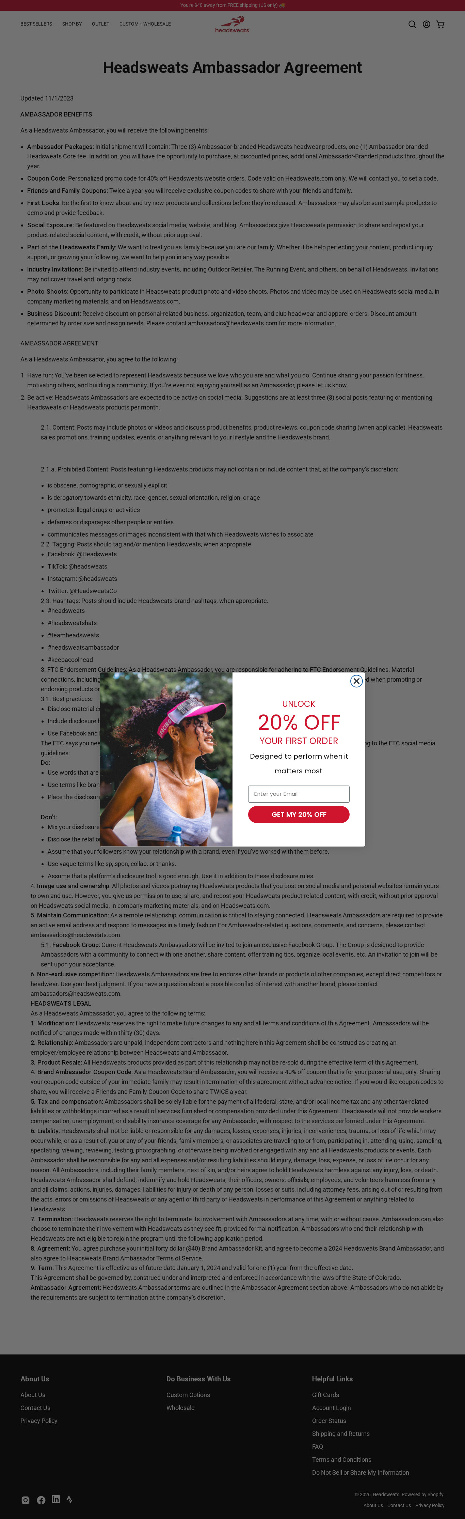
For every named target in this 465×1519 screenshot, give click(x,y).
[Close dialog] (357, 681)
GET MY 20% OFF (299, 814)
